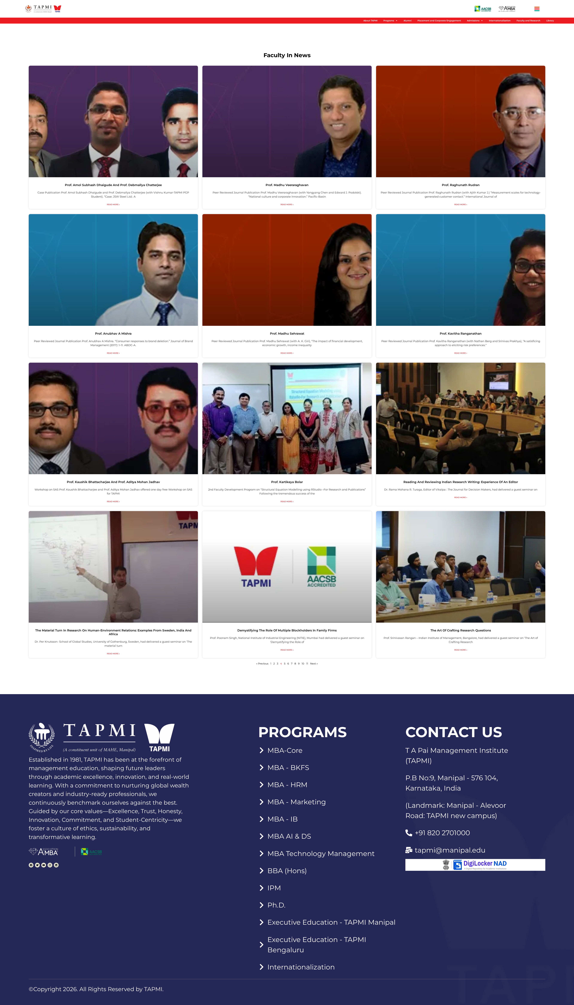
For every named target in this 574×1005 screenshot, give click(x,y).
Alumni (408, 20)
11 (307, 663)
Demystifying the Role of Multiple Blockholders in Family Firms (287, 630)
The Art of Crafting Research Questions (460, 630)
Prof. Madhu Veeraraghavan (287, 185)
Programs (388, 20)
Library (550, 20)
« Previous (262, 663)
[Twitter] (37, 865)
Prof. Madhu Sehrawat (287, 333)
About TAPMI (370, 20)
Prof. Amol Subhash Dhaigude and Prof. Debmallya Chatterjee (113, 185)
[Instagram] (50, 865)
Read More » (113, 204)
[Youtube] (43, 865)
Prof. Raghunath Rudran (461, 185)
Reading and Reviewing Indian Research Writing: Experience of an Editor (460, 482)
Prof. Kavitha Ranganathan (461, 333)
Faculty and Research (528, 20)
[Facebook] (31, 865)
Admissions (473, 20)
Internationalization (500, 20)
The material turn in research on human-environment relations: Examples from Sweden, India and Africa (113, 632)
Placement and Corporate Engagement (439, 20)
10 (303, 663)
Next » (314, 663)
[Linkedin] (56, 865)
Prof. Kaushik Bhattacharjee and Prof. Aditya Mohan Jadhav (113, 482)
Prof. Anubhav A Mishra (113, 333)
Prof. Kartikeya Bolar (287, 482)
